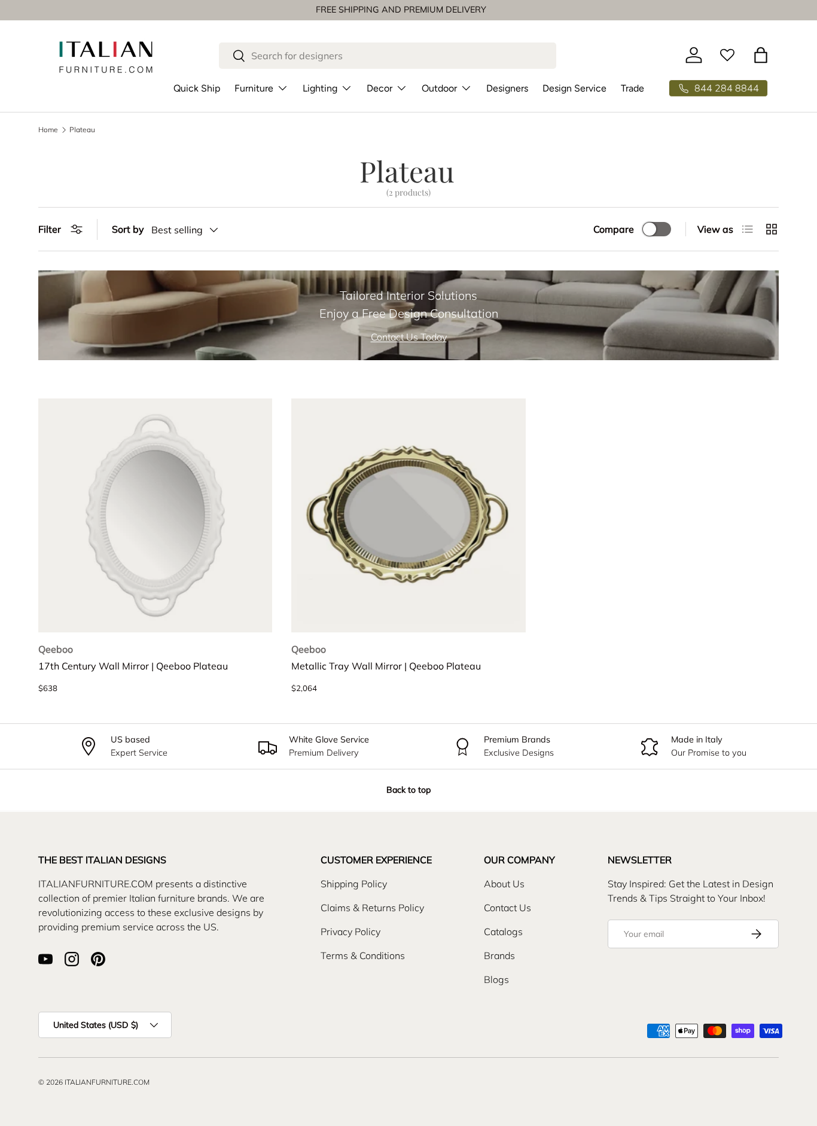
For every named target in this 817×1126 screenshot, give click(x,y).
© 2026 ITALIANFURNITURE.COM (94, 1082)
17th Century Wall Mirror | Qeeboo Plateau (133, 666)
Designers (507, 87)
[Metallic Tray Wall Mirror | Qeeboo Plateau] (408, 515)
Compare (613, 229)
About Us (504, 884)
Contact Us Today (409, 337)
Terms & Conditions (363, 955)
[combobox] (387, 55)
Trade (632, 87)
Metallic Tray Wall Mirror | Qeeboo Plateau (386, 666)
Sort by (128, 229)
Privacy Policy (350, 932)
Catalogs (503, 932)
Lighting (320, 87)
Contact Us (507, 908)
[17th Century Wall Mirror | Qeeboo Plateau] (155, 515)
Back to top (408, 789)
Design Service (574, 87)
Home (48, 129)
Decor (379, 87)
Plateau (82, 129)
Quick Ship (196, 87)
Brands (499, 955)
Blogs (496, 979)
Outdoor (439, 87)
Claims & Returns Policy (372, 908)
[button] (761, 55)
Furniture (253, 87)
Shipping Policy (354, 884)
